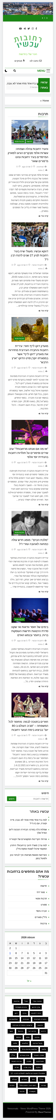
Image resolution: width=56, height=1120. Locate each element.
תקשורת (32, 1091)
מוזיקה (36, 1037)
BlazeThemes (44, 1112)
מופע (28, 1037)
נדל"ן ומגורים (41, 917)
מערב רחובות (39, 1055)
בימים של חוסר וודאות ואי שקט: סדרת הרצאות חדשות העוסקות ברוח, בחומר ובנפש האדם (29, 631)
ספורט (44, 904)
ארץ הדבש (36, 1007)
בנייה (24, 1013)
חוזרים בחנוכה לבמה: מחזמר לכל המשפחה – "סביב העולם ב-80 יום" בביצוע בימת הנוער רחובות (28, 725)
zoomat (40, 166)
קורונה (43, 1085)
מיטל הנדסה (37, 1043)
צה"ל (41, 1079)
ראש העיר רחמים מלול (27, 1085)
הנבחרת (26, 1019)
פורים (17, 1067)
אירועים (16, 1001)
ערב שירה (27, 1067)
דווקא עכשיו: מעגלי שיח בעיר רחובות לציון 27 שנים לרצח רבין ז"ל (29, 255)
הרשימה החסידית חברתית (22, 1025)
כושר (11, 1031)
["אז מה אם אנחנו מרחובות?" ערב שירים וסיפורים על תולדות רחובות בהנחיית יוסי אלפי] (29, 432)
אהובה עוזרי (37, 1001)
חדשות (29, 141)
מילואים (25, 1043)
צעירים (24, 1079)
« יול (29, 981)
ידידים (43, 1031)
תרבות (22, 1091)
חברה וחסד (19, 244)
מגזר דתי (41, 892)
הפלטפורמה (13, 1019)
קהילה (14, 1079)
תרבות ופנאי (19, 141)
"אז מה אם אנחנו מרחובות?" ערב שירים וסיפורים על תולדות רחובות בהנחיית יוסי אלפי (28, 453)
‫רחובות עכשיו (38, 265)
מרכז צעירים (24, 1055)
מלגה (15, 1043)
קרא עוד (44, 216)
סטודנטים (40, 1061)
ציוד (33, 1079)
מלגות (44, 1049)
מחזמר (18, 1037)
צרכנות (43, 923)
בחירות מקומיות (21, 1007)
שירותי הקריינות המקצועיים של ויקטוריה (28, 839)
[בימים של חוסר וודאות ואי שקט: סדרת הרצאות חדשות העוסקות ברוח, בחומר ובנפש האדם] (29, 610)
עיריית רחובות (16, 1061)
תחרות (12, 1085)
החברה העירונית (40, 1019)
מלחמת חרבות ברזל (29, 1049)
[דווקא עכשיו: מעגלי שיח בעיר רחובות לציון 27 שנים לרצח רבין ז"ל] (29, 234)
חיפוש (45, 793)
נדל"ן (13, 1055)
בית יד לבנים (36, 1013)
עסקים (38, 1067)
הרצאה (40, 1025)
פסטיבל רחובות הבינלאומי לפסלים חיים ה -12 (28, 1073)
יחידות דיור (32, 1031)
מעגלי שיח (13, 1049)
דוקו (16, 1013)
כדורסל (20, 1031)
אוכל (26, 1001)
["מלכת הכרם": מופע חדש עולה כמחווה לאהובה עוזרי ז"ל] (29, 523)
